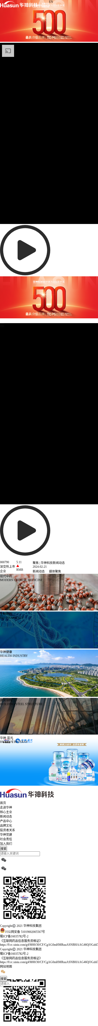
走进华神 (6, 807)
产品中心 (6, 821)
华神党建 (6, 835)
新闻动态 (6, 816)
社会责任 (6, 839)
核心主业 (6, 812)
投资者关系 (7, 830)
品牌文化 (6, 825)
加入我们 (6, 844)
